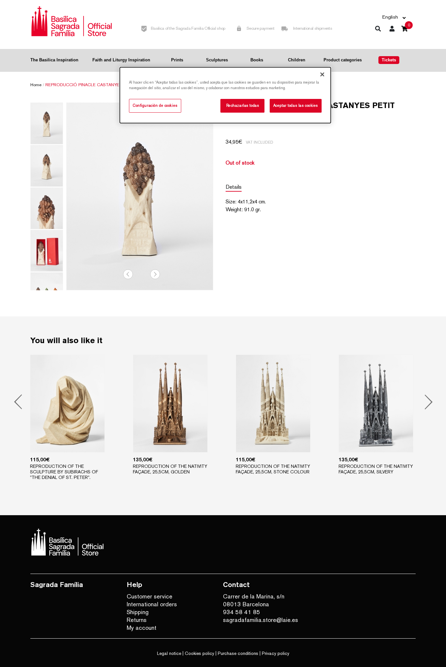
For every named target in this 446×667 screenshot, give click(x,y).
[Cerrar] (322, 74)
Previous (128, 274)
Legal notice (169, 653)
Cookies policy (199, 653)
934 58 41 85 (241, 612)
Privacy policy (275, 653)
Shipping (138, 612)
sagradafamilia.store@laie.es (260, 619)
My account (141, 627)
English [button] (390, 17)
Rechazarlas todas (242, 105)
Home (35, 84)
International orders (152, 604)
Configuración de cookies (155, 105)
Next (155, 274)
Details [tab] (234, 187)
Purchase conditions (238, 653)
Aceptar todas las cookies (295, 105)
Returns (137, 619)
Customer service (149, 596)
